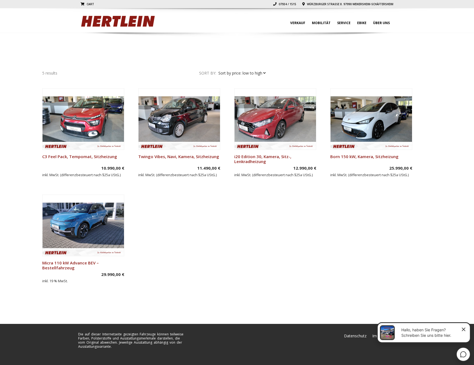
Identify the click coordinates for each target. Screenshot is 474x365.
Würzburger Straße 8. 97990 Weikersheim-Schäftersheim (349, 4)
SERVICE (344, 23)
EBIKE (361, 23)
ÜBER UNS (381, 23)
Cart (90, 4)
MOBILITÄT (321, 23)
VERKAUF (297, 23)
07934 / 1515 (287, 4)
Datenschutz (355, 335)
